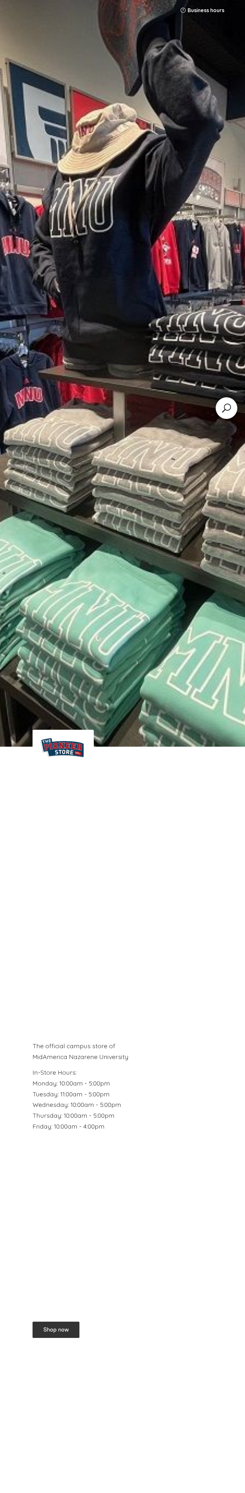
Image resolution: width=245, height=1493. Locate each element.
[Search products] (226, 408)
